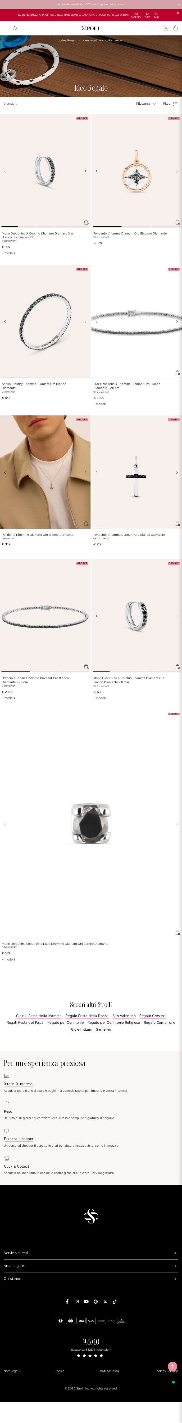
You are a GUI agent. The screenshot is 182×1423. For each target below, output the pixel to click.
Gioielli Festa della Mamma (39, 1016)
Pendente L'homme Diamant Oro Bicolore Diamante (130, 233)
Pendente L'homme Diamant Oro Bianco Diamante (37, 534)
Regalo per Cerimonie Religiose (113, 1022)
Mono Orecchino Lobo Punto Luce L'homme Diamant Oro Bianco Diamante (55, 943)
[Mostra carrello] (175, 28)
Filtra (167, 103)
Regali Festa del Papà (25, 1022)
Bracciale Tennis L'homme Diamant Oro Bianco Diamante (126, 386)
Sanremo (103, 1029)
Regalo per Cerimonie (65, 1022)
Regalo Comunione (159, 1022)
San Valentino (124, 1016)
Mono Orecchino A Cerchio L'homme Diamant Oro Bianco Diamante (37, 235)
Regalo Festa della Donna (87, 1016)
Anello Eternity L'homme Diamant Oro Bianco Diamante (34, 386)
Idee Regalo (68, 40)
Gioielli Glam (81, 1029)
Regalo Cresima (152, 1016)
